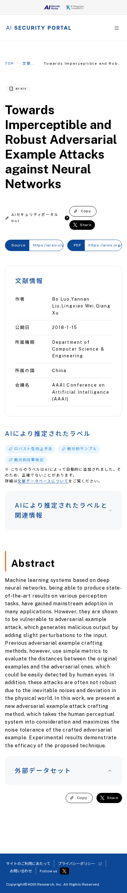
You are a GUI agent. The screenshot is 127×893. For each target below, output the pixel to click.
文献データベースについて (43, 481)
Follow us (48, 871)
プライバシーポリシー (76, 864)
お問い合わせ (21, 871)
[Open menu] (116, 27)
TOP (9, 63)
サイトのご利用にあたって (28, 864)
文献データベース (29, 63)
